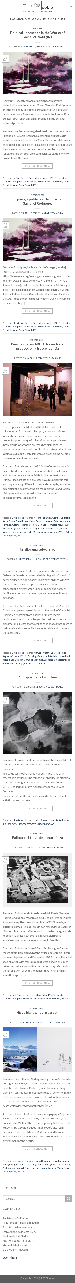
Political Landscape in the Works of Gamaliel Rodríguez (37, 35)
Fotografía (56, 1161)
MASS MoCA (40, 181)
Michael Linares (18, 532)
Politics (66, 181)
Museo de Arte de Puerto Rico (37, 998)
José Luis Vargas (32, 528)
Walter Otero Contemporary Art (38, 823)
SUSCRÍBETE (11, 1257)
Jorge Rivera (17, 528)
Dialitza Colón (54, 847)
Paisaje (50, 181)
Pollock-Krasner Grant (13, 185)
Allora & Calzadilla (61, 517)
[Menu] (5, 6)
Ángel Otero (9, 521)
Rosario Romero (55, 1022)
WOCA (25, 1171)
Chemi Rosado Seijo (25, 521)
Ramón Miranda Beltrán (27, 1168)
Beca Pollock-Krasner (39, 178)
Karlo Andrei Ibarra (50, 528)
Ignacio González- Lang (25, 1164)
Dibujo (53, 178)
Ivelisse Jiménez (54, 687)
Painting (56, 998)
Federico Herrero (44, 521)
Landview (11, 823)
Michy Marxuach (35, 532)
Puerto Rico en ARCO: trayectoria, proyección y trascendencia (37, 346)
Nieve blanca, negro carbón (37, 1012)
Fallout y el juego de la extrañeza (37, 838)
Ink (4, 823)
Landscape (28, 181)
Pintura (64, 998)
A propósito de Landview (37, 677)
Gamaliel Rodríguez (12, 181)
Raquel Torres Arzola (55, 559)
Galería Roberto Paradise (24, 524)
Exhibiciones (37, 340)
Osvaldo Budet (63, 1164)
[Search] (71, 6)
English (37, 28)
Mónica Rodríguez (46, 1164)
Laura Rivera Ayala (55, 46)
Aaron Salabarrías (42, 517)
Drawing (62, 178)
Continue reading (37, 166)
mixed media (9, 663)
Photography (9, 1168)
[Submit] (68, 1198)
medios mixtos (63, 659)
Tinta (19, 823)
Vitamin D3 (30, 185)
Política (58, 181)
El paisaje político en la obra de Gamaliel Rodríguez (37, 201)
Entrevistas (37, 195)
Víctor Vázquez (51, 532)
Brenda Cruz (53, 358)
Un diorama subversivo (37, 549)
